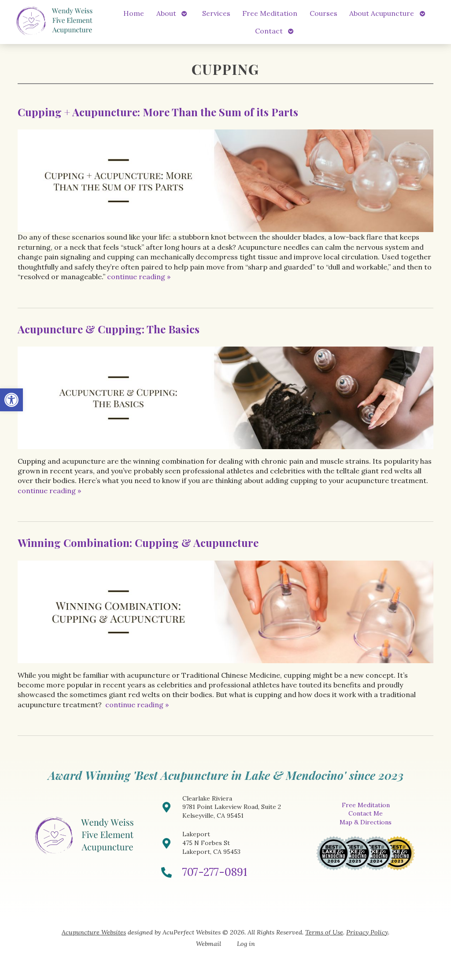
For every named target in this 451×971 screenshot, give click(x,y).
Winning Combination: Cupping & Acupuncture (138, 542)
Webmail (208, 944)
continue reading (138, 276)
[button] (11, 399)
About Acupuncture (381, 13)
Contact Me (365, 813)
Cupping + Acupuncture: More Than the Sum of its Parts (158, 112)
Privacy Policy (367, 932)
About (166, 13)
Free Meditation (269, 13)
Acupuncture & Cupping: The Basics (109, 329)
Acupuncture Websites (94, 932)
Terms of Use (324, 932)
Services (216, 13)
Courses (323, 13)
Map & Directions (366, 822)
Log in (246, 944)
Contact (269, 30)
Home (133, 13)
